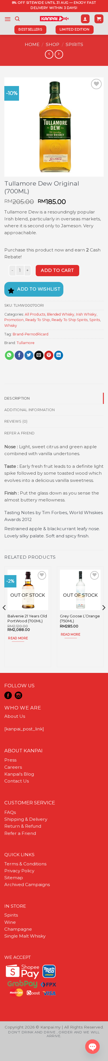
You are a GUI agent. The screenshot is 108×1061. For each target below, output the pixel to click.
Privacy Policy (19, 870)
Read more (18, 638)
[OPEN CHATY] (92, 1046)
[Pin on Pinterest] (48, 355)
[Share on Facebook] (19, 355)
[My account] (85, 18)
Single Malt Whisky (25, 936)
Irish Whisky (86, 314)
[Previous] (4, 619)
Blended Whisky (60, 314)
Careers (13, 767)
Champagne (18, 929)
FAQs (10, 812)
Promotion (14, 320)
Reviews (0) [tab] (16, 421)
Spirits (74, 44)
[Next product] (49, 54)
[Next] (103, 619)
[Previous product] (59, 54)
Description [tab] (17, 398)
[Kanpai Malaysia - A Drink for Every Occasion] (54, 18)
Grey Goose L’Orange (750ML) (80, 618)
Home (32, 44)
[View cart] (98, 18)
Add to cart (57, 270)
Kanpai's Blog (19, 774)
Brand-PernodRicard (30, 334)
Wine (10, 922)
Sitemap (13, 877)
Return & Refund (22, 826)
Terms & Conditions (25, 864)
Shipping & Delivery (25, 819)
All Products (35, 314)
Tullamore (26, 343)
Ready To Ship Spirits (70, 320)
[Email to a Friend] (38, 355)
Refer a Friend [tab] (19, 433)
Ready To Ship (37, 320)
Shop (52, 44)
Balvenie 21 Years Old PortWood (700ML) (27, 618)
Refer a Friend (20, 833)
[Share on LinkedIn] (58, 355)
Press (10, 760)
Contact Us (16, 781)
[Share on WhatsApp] (9, 355)
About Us (14, 716)
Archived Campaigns (27, 884)
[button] (7, 19)
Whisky (10, 325)
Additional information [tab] (29, 410)
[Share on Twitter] (28, 355)
